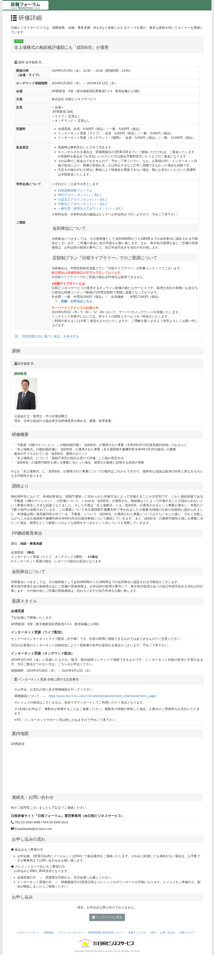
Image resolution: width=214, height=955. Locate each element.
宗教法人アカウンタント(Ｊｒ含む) (82, 204)
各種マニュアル (137, 932)
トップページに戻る (108, 917)
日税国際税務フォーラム (75, 190)
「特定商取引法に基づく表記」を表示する (49, 336)
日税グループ (187, 932)
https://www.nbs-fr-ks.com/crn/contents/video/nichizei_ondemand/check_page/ (102, 696)
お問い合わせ (167, 932)
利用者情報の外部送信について (106, 932)
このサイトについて (28, 932)
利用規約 (49, 932)
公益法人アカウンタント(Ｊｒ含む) (82, 199)
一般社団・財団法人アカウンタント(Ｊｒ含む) (90, 208)
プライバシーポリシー (70, 932)
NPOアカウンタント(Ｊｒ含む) (79, 195)
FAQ (152, 932)
